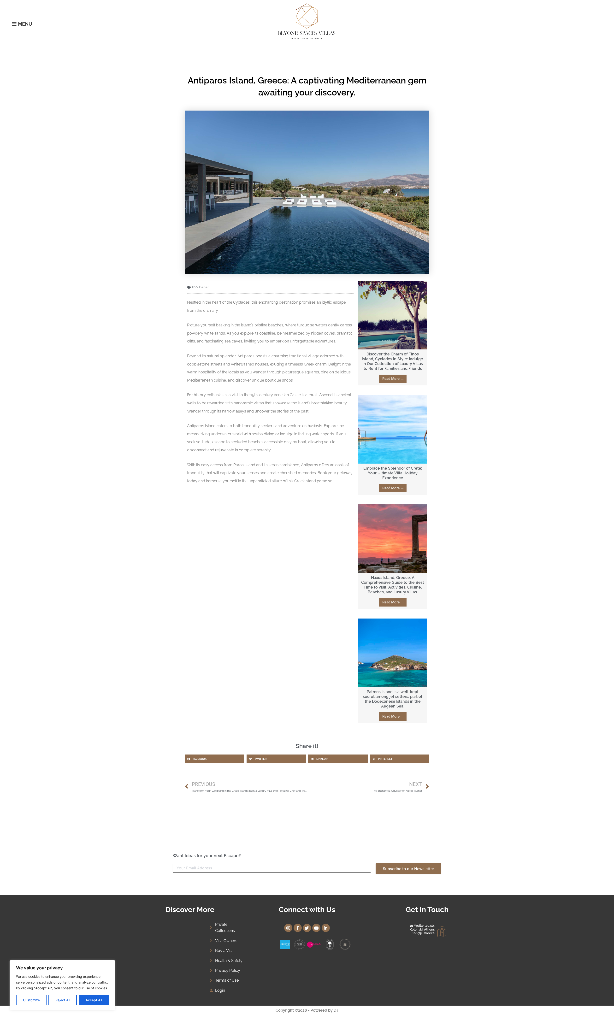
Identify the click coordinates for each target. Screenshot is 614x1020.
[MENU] (14, 24)
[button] (214, 759)
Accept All (94, 1000)
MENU (25, 24)
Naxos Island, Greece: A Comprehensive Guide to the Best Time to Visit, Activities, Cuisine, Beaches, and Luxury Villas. (392, 584)
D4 (336, 1010)
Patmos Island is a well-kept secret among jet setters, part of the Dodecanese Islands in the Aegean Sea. (392, 699)
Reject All (62, 1000)
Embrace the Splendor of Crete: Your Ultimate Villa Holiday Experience (392, 473)
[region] (62, 985)
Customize (31, 1000)
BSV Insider (200, 287)
